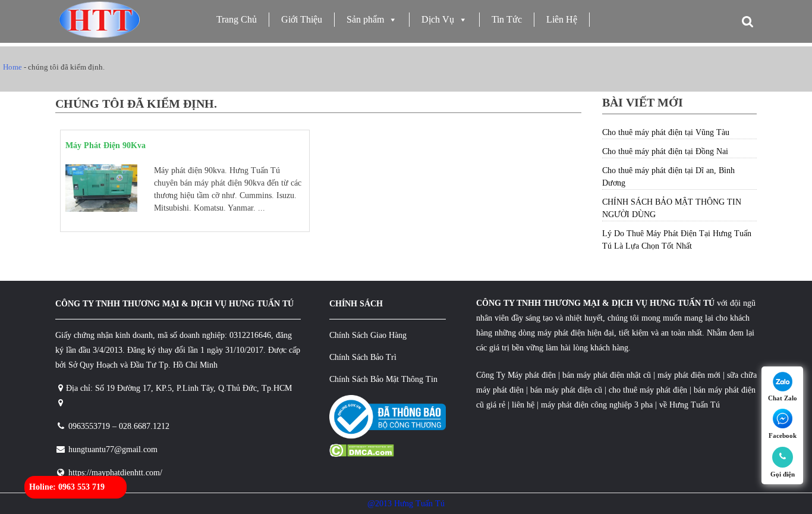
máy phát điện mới (687, 375)
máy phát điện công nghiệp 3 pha (597, 404)
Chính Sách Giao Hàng (368, 335)
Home (12, 66)
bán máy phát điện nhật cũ (606, 375)
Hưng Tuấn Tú (694, 404)
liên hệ (523, 404)
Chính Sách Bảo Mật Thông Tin (383, 379)
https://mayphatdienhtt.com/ (115, 472)
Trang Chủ (236, 19)
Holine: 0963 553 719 (67, 486)
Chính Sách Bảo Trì (362, 357)
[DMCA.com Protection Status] (361, 454)
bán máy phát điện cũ (566, 390)
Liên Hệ (561, 19)
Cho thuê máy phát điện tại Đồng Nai (665, 151)
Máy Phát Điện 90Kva (105, 145)
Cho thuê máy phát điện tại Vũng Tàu (665, 132)
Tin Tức (507, 19)
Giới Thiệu (301, 19)
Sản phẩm (365, 19)
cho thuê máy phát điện (649, 390)
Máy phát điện (532, 375)
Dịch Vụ (437, 19)
